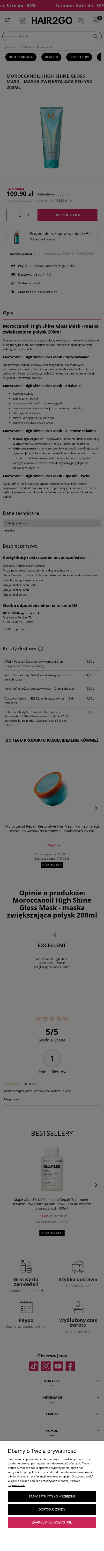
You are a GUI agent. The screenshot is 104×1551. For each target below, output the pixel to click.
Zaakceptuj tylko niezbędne (52, 1496)
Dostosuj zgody (52, 1509)
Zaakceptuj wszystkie (52, 1522)
